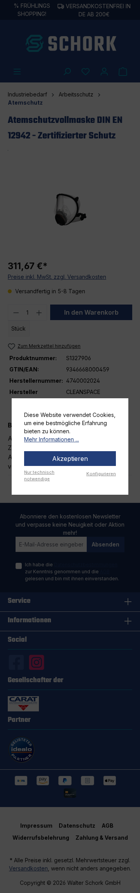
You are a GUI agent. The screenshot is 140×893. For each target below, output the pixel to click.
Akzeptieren (70, 458)
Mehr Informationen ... (51, 439)
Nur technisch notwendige (39, 475)
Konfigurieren (101, 473)
